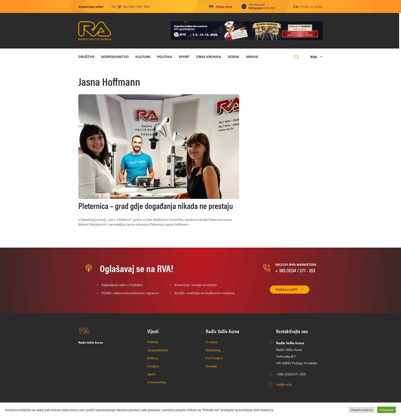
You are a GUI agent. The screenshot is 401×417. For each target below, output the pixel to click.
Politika (164, 56)
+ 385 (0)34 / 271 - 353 (295, 270)
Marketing (213, 350)
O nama (211, 341)
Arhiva (252, 56)
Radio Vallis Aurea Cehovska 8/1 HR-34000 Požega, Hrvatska (296, 352)
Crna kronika (208, 56)
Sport (184, 56)
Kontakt (211, 366)
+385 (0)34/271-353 (291, 374)
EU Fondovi (214, 358)
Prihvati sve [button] (386, 410)
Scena (233, 56)
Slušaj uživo (224, 6)
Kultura (142, 56)
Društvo (86, 56)
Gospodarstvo (115, 56)
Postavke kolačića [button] (362, 410)
